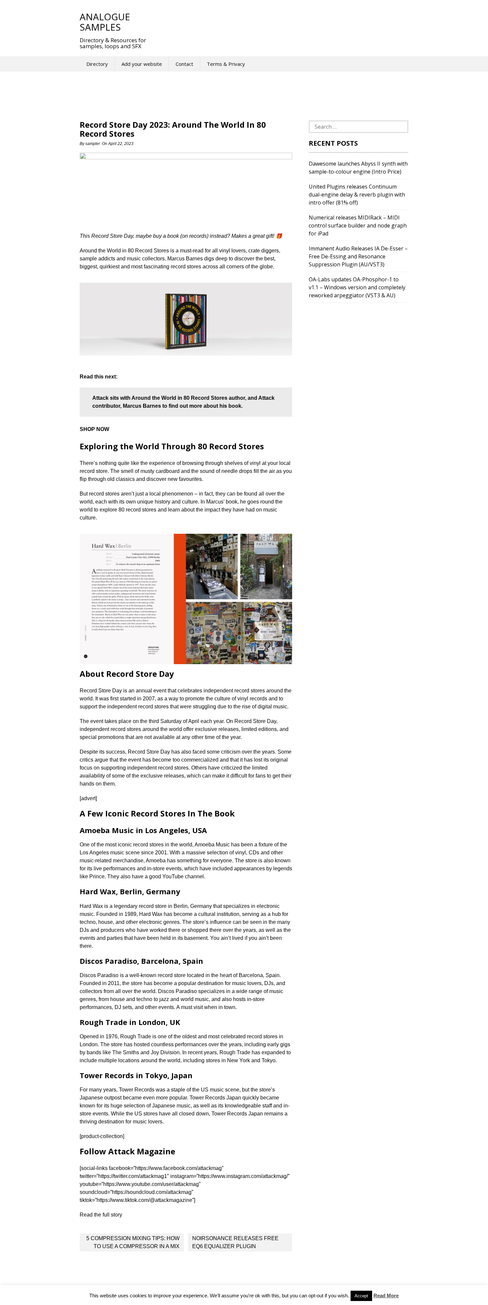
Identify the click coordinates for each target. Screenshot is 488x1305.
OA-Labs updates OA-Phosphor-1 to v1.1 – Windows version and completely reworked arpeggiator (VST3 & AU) (357, 287)
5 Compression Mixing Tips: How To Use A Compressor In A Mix (133, 1242)
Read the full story (101, 1215)
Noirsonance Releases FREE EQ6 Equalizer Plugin (235, 1242)
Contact (184, 64)
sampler (92, 143)
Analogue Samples (105, 21)
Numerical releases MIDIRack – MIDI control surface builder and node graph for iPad (358, 225)
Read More (386, 1295)
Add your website (142, 64)
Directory (97, 64)
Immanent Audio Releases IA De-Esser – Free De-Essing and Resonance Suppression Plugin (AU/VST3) (358, 256)
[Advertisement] (277, 22)
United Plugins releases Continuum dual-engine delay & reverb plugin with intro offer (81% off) (357, 194)
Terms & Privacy (226, 64)
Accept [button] (361, 1295)
